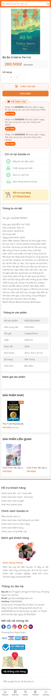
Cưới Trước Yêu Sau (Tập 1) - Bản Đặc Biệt (38, 467)
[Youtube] (20, 627)
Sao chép (10, 113)
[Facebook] (3, 627)
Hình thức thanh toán (11, 504)
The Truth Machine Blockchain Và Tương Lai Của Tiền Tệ (13, 424)
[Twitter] (9, 627)
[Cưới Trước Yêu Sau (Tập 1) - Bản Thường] (13, 455)
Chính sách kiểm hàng (12, 527)
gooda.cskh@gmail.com (20, 598)
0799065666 (21, 196)
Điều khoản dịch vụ (10, 516)
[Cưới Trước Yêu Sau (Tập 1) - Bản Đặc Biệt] (38, 455)
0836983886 (16, 601)
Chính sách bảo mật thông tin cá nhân (20, 520)
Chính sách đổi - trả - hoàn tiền (16, 493)
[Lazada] (31, 627)
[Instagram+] (14, 627)
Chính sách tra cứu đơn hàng (15, 524)
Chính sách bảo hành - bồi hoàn (17, 497)
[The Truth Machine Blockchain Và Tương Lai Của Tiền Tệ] (13, 411)
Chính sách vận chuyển (12, 500)
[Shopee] (25, 627)
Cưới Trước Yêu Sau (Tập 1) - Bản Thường (13, 467)
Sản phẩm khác (13, 395)
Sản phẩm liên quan (16, 439)
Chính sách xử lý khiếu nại (14, 531)
